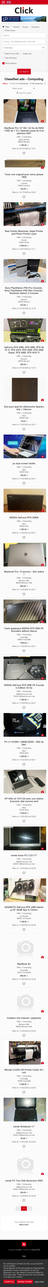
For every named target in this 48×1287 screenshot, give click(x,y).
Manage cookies (25, 1282)
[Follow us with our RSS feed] (24, 1244)
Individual (24, 84)
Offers (7, 27)
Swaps (25, 27)
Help (24, 1256)
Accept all (9, 1282)
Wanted (16, 27)
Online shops (10, 30)
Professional (37, 84)
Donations (36, 27)
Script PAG (36, 1250)
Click (19, 1250)
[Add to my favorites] (24, 153)
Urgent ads (27, 53)
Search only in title (12, 53)
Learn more (39, 1281)
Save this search (25, 93)
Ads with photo (11, 58)
